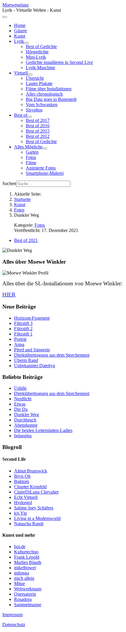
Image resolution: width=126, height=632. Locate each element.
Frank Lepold (26, 557)
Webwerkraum (27, 588)
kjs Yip (20, 513)
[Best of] (29, 117)
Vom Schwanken (41, 104)
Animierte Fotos (41, 167)
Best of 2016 (38, 125)
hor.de (19, 546)
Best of (20, 115)
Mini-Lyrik (36, 57)
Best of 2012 (38, 136)
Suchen (9, 183)
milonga (21, 572)
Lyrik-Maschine (40, 67)
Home (19, 25)
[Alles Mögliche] (44, 148)
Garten (32, 152)
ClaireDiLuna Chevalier (36, 491)
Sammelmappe (27, 604)
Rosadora (23, 599)
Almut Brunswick (30, 470)
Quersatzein (25, 594)
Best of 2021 (26, 240)
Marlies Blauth (27, 562)
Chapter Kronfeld (30, 486)
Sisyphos (34, 109)
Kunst (19, 35)
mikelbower (25, 567)
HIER (9, 295)
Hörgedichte (37, 51)
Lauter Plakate (39, 83)
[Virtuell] (30, 74)
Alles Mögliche (28, 146)
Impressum (12, 614)
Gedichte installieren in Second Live (59, 62)
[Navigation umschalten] (4, 17)
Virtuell (21, 72)
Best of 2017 (38, 120)
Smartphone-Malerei (45, 173)
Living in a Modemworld (37, 518)
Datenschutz (13, 624)
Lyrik (19, 41)
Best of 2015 (38, 130)
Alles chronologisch (44, 94)
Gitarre (20, 30)
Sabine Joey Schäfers (33, 507)
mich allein (24, 578)
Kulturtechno (26, 551)
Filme (31, 162)
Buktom (21, 481)
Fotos (31, 157)
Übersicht (35, 78)
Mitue (19, 583)
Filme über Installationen (48, 88)
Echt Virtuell (26, 497)
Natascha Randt (28, 523)
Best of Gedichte (41, 46)
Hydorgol (23, 502)
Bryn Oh (22, 476)
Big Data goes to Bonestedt (51, 99)
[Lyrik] (26, 43)
